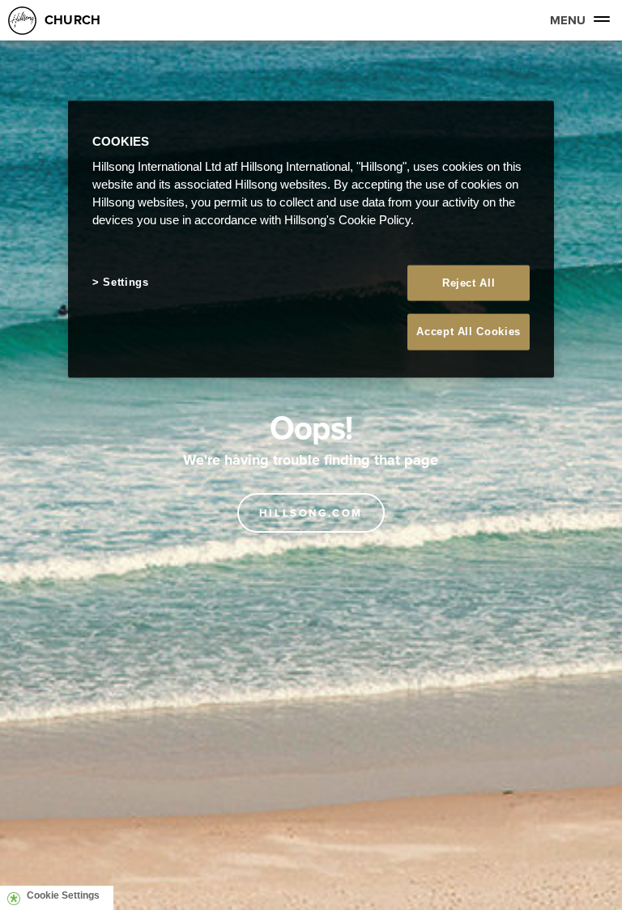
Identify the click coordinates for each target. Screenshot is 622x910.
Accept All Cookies (468, 331)
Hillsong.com (311, 513)
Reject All (469, 283)
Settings (125, 282)
